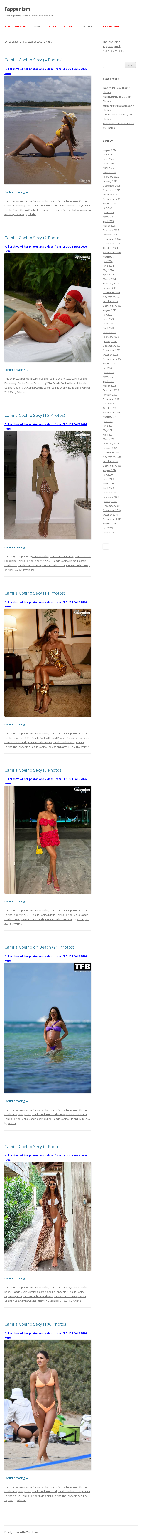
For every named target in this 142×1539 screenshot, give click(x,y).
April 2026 (108, 168)
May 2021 (108, 430)
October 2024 (110, 248)
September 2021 (112, 412)
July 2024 (108, 261)
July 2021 (108, 421)
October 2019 (110, 514)
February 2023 (111, 336)
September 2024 (112, 252)
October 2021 (110, 408)
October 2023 (110, 301)
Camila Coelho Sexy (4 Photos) (33, 59)
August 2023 (109, 310)
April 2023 (108, 328)
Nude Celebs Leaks (114, 50)
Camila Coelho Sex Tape (58, 919)
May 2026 (108, 163)
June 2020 (108, 479)
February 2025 (111, 230)
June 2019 (108, 532)
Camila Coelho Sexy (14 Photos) (34, 593)
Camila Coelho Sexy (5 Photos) (33, 770)
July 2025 (108, 208)
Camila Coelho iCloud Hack (38, 1296)
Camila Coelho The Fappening (36, 210)
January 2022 (110, 394)
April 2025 (108, 221)
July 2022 (108, 368)
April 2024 (108, 274)
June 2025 (108, 212)
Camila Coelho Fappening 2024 (34, 383)
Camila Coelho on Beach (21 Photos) (39, 947)
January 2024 (110, 288)
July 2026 (108, 154)
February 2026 (111, 176)
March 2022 (109, 385)
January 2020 (110, 501)
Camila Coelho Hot (76, 1114)
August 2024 (109, 256)
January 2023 (110, 341)
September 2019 (112, 519)
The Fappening (111, 42)
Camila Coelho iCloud (43, 915)
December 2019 (111, 505)
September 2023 (112, 305)
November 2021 (112, 403)
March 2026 (109, 172)
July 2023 (108, 314)
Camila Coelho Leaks (69, 205)
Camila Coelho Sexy (64, 742)
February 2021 (111, 443)
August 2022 (109, 363)
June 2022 (108, 372)
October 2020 (110, 461)
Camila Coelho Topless (43, 746)
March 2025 (109, 225)
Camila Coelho (40, 201)
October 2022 (110, 354)
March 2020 (109, 492)
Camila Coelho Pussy (78, 565)
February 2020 (111, 497)
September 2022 (112, 359)
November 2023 (112, 296)
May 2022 (108, 376)
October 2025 (110, 194)
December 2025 (111, 185)
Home (37, 26)
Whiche (32, 214)
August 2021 (109, 417)
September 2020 (112, 465)
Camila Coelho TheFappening (71, 210)
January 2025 (110, 234)
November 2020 (112, 457)
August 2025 (109, 203)
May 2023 (108, 323)
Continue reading (16, 192)
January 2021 (110, 448)
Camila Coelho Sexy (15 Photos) (34, 415)
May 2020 (108, 483)
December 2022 (111, 345)
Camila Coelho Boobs (61, 556)
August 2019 (109, 523)
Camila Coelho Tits (63, 1118)
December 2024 (111, 239)
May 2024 (108, 270)
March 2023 (109, 332)
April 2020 (108, 488)
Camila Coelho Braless (25, 1292)
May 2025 (108, 216)
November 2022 (112, 350)
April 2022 (108, 381)
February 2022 (111, 390)
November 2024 (112, 243)
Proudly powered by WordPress (21, 1532)
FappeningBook (112, 46)
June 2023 (108, 319)
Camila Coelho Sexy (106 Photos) (35, 1324)
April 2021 (108, 434)
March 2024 (109, 279)
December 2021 (111, 399)
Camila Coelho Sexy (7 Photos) (33, 237)
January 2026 (110, 181)
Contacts (87, 26)
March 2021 (109, 439)
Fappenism (17, 9)
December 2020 (111, 452)
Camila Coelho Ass (60, 378)
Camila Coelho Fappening (64, 201)
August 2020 (109, 470)
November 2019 (112, 510)
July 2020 (108, 474)
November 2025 (112, 190)
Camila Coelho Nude (63, 387)
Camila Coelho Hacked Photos (48, 738)
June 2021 (108, 425)
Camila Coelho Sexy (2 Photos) (33, 1146)
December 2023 (111, 292)
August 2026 (109, 150)
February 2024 (111, 283)
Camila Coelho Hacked (44, 205)
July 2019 (108, 528)
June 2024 (108, 265)
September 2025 (112, 199)
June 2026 (108, 159)
